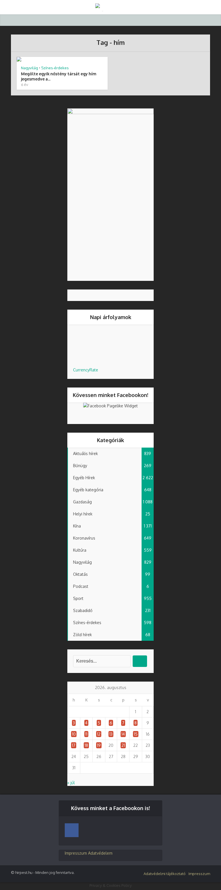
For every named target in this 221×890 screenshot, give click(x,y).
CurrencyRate (85, 369)
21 (123, 745)
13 (111, 734)
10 (74, 734)
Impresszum (76, 853)
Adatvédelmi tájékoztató (165, 873)
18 (86, 745)
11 (86, 734)
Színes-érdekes (55, 68)
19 (99, 745)
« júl (71, 782)
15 (136, 734)
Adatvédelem (100, 853)
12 (98, 734)
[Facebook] (72, 830)
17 (73, 745)
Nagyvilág (29, 68)
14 (123, 734)
